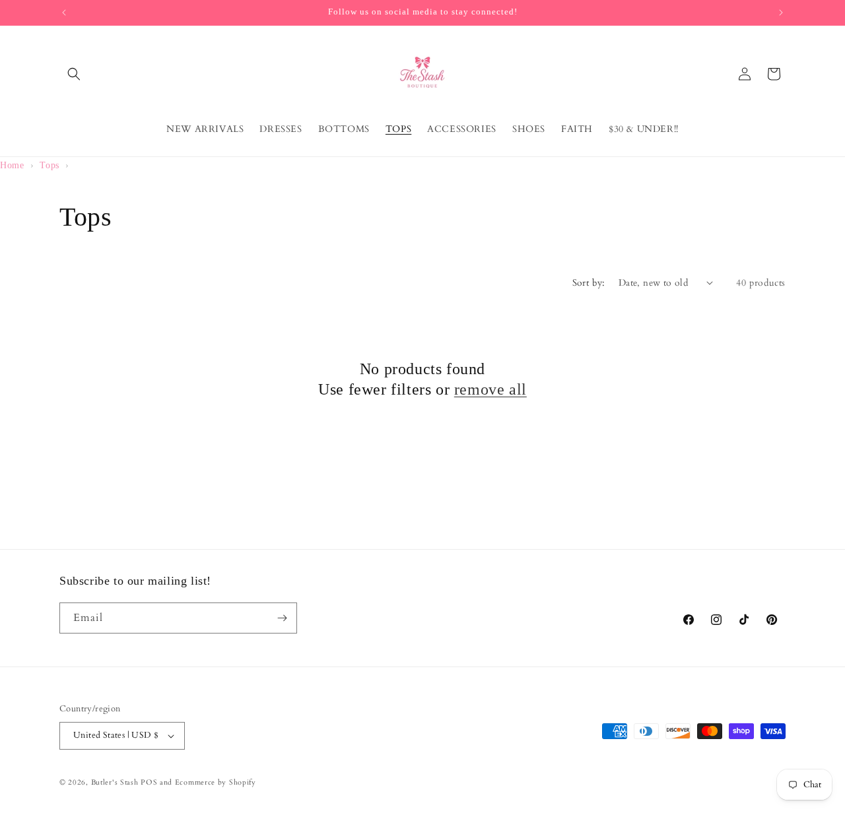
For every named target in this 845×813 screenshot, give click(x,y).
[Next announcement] (780, 12)
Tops (49, 165)
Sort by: (588, 282)
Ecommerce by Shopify (215, 782)
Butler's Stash (115, 782)
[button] (73, 73)
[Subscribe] (281, 618)
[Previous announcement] (64, 12)
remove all (490, 389)
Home (12, 165)
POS (149, 782)
